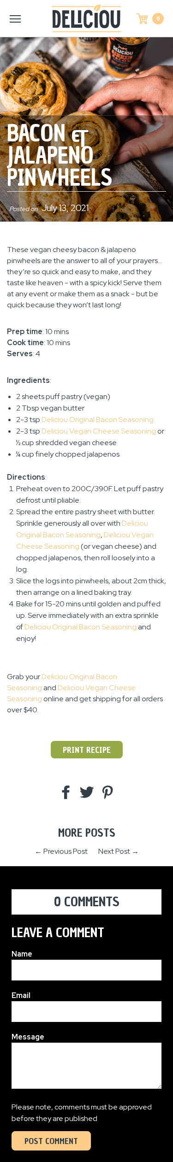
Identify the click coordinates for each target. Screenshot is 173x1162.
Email (21, 995)
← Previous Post (61, 851)
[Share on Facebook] (66, 793)
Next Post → (118, 851)
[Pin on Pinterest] (107, 793)
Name (22, 954)
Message (28, 1037)
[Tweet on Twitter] (86, 793)
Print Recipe (87, 750)
